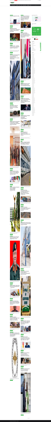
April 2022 (33, 96)
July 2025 (33, 64)
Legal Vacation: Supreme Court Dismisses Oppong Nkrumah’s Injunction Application (25, 322)
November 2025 (33, 61)
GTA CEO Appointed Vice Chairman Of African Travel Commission (25, 369)
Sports (32, 44)
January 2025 (33, 69)
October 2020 (33, 111)
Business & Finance (22, 270)
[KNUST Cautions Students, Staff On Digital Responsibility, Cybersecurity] (15, 212)
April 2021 (33, 106)
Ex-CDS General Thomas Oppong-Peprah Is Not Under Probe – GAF (14, 237)
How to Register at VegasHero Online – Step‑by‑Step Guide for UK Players (25, 134)
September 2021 (33, 102)
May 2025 (33, 66)
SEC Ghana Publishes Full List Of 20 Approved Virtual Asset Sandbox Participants (15, 334)
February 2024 (33, 78)
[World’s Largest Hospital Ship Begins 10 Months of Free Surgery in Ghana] (26, 166)
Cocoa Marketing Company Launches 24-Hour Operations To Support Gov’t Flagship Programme (25, 192)
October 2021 (33, 101)
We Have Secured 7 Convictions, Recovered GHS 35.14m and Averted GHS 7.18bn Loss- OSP (25, 338)
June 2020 (33, 114)
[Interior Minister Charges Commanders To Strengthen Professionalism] (26, 123)
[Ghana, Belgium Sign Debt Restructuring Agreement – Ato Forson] (15, 292)
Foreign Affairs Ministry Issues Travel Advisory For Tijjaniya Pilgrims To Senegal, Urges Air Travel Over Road (25, 100)
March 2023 (33, 87)
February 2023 (33, 88)
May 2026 (33, 56)
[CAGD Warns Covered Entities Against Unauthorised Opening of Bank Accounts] (26, 296)
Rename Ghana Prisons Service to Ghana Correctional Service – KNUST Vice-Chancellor (25, 354)
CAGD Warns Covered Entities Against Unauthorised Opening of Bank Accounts (25, 273)
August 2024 (33, 73)
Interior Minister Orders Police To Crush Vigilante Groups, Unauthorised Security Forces (14, 173)
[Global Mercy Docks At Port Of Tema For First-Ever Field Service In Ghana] (26, 246)
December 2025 (33, 60)
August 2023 (33, 83)
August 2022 (33, 93)
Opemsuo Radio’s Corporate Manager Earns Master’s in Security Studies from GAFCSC (15, 319)
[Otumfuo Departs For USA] (15, 21)
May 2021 (33, 105)
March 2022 (33, 97)
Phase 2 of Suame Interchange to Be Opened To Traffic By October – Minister (25, 209)
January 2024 (33, 79)
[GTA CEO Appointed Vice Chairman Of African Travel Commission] (26, 392)
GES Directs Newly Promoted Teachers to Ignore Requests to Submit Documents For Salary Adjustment (25, 34)
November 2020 (33, 110)
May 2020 (33, 115)
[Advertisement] (25, 10)
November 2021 (33, 100)
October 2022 (33, 91)
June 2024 (33, 75)
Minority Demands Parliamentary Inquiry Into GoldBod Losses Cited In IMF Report (15, 30)
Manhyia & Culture (33, 50)
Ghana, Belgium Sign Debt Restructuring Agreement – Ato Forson (15, 286)
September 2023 (33, 82)
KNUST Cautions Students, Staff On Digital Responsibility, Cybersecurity (14, 189)
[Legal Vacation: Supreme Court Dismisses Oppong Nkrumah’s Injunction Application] (26, 329)
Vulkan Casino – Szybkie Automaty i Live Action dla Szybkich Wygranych (14, 46)
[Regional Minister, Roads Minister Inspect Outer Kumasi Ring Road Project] (26, 90)
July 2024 (33, 74)
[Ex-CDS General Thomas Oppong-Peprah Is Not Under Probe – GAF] (15, 260)
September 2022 (33, 92)
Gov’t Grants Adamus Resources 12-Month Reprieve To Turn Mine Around (14, 107)
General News (11, 27)
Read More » (22, 30)
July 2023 (33, 84)
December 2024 (33, 70)
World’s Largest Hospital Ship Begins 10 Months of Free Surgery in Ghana (25, 143)
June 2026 (33, 55)
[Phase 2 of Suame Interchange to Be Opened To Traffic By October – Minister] (26, 215)
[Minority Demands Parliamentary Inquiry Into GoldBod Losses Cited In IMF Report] (15, 37)
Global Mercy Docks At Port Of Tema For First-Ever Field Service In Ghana (26, 223)
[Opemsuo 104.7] (12, 2)
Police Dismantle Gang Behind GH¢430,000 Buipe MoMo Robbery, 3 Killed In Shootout (14, 303)
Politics (32, 46)
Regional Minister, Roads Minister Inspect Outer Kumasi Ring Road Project (25, 84)
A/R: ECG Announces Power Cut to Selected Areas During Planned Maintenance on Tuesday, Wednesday (26, 0)
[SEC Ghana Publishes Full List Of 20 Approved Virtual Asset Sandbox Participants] (15, 358)
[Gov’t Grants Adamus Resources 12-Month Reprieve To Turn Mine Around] (15, 113)
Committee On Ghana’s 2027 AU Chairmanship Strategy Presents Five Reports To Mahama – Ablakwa (25, 18)
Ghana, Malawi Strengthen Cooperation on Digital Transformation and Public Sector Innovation (15, 123)
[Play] (36, 20)
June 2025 (33, 65)
